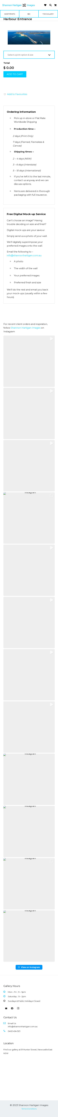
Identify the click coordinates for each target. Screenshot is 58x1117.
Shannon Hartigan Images (25, 327)
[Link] (18, 5)
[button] (50, 5)
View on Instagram (30, 967)
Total (6, 62)
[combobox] (29, 54)
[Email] (6, 1008)
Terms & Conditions (29, 1109)
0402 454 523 (14, 1031)
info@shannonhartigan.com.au (24, 255)
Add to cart (15, 74)
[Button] (45, 5)
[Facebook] (12, 1008)
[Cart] (55, 5)
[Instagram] (18, 1008)
